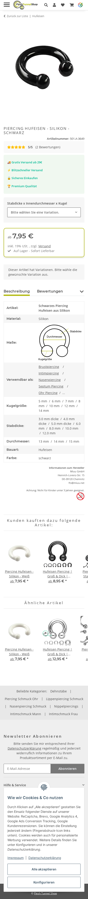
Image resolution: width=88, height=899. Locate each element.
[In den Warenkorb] (7, 24)
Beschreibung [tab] (17, 291)
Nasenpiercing (50, 380)
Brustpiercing (49, 367)
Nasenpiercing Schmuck (28, 706)
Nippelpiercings (66, 706)
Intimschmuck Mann (25, 714)
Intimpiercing (49, 373)
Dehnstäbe (58, 691)
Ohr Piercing (48, 393)
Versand (44, 246)
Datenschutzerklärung (44, 858)
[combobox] (44, 212)
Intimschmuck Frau (63, 714)
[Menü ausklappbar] (7, 3)
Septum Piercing (51, 386)
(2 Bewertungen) (44, 147)
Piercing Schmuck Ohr (21, 699)
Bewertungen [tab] (50, 291)
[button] (46, 4)
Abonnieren (67, 768)
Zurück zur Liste (17, 16)
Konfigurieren (44, 882)
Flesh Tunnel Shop (45, 893)
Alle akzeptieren (44, 869)
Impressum (15, 858)
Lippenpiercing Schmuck (64, 699)
